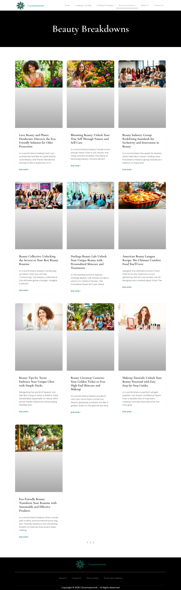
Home (67, 5)
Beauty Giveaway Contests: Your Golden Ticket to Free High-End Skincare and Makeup (88, 383)
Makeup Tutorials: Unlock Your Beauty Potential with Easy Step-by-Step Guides (142, 381)
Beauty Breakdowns (127, 5)
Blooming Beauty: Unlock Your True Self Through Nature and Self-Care (90, 139)
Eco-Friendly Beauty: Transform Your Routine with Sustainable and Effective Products (38, 504)
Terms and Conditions (113, 578)
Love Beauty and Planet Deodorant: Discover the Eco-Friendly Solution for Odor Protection (37, 140)
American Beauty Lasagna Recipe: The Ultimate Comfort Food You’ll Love (141, 260)
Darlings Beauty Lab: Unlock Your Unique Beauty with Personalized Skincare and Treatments (89, 262)
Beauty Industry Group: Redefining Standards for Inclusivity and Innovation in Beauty (140, 140)
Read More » (24, 169)
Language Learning (83, 5)
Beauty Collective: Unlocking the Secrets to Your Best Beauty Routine (38, 260)
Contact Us (158, 5)
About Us (145, 5)
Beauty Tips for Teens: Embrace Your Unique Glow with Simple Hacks (36, 381)
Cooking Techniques (105, 5)
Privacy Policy (93, 578)
